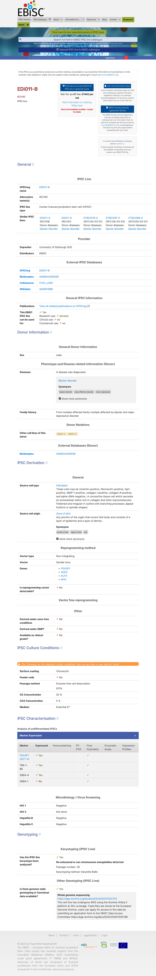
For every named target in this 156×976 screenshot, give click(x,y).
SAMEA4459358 (65, 453)
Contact (113, 19)
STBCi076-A (90, 217)
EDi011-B (44, 187)
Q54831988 (46, 289)
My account (128, 19)
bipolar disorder (49, 228)
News (104, 19)
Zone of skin (63, 513)
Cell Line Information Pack (118, 86)
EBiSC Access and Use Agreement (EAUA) (118, 109)
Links (76, 935)
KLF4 (64, 575)
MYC (64, 579)
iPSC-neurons (24, 19)
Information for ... (72, 19)
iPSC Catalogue (40, 19)
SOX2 (64, 572)
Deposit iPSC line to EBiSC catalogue (79, 49)
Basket (21, 25)
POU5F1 (65, 568)
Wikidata (25, 289)
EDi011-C (67, 217)
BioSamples (27, 276)
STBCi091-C (113, 217)
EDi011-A (45, 217)
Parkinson (114, 43)
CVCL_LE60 (46, 282)
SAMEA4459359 (49, 276)
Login (104, 935)
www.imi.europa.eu (63, 969)
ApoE (120, 43)
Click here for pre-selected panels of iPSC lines (78, 32)
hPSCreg (25, 270)
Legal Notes (110, 58)
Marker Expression (31, 735)
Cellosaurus (27, 282)
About (56, 19)
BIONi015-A (105, 43)
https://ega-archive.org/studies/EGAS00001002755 (87, 898)
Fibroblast (62, 485)
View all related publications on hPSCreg (62, 306)
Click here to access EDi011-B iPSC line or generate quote (78, 87)
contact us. (120, 144)
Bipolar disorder (68, 380)
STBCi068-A (135, 217)
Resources (91, 19)
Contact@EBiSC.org (109, 75)
